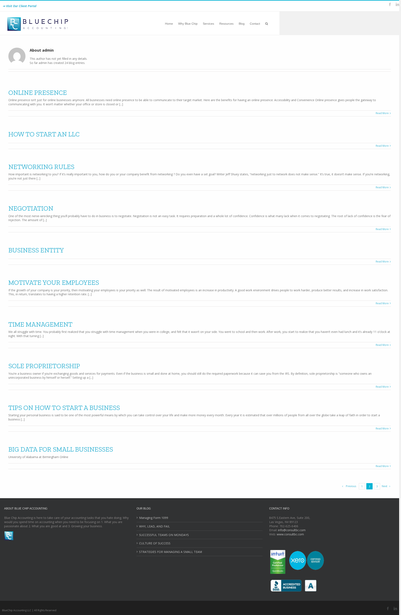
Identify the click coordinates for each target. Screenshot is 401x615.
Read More (382, 113)
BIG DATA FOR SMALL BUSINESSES (60, 449)
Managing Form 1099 (153, 518)
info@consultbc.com (292, 530)
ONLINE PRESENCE (37, 93)
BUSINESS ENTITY (36, 250)
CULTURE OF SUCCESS (154, 543)
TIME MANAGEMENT (40, 324)
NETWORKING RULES (41, 167)
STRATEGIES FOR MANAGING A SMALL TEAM (170, 552)
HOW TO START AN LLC (44, 134)
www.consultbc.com (290, 534)
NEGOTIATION (30, 208)
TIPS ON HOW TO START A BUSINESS (64, 408)
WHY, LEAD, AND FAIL (154, 526)
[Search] (266, 23)
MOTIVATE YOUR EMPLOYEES (53, 282)
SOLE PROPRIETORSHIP (44, 366)
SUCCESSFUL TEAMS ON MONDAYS (164, 535)
